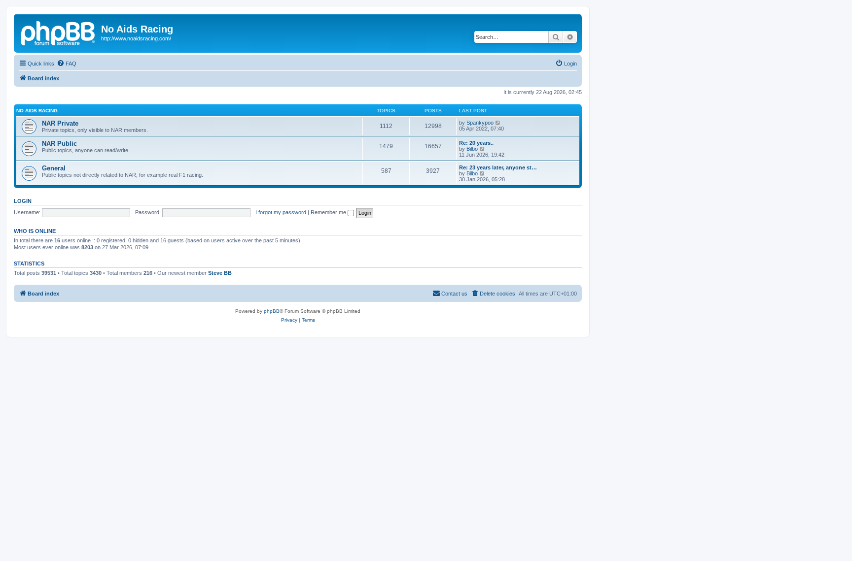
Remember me (329, 212)
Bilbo (472, 149)
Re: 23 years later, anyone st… (498, 167)
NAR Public (59, 143)
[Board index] (58, 32)
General (54, 168)
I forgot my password (280, 212)
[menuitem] (66, 63)
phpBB (272, 311)
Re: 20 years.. (476, 143)
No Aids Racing (37, 110)
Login (23, 201)
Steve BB (220, 273)
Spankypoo (480, 123)
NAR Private (60, 123)
